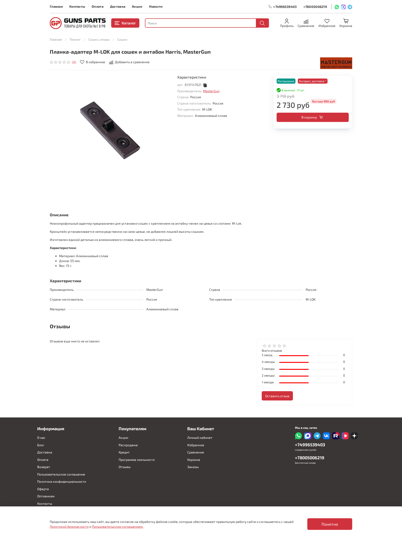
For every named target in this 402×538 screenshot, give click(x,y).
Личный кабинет (199, 438)
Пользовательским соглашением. (117, 526)
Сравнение (195, 452)
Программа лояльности (137, 460)
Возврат (43, 467)
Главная (56, 6)
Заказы (193, 467)
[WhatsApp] (337, 6)
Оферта (43, 489)
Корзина (193, 460)
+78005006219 (315, 7)
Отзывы (125, 467)
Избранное (195, 445)
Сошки (122, 39)
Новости (156, 6)
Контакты (77, 6)
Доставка (117, 6)
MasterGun (211, 91)
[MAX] (343, 6)
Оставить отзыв (277, 396)
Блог (40, 445)
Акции (137, 6)
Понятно (330, 524)
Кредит (124, 452)
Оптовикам (45, 496)
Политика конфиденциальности (61, 481)
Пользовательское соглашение (61, 474)
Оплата (98, 6)
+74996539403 (285, 7)
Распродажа (128, 445)
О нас (41, 438)
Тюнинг (75, 39)
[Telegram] (350, 6)
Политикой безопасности (69, 526)
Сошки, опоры (99, 39)
